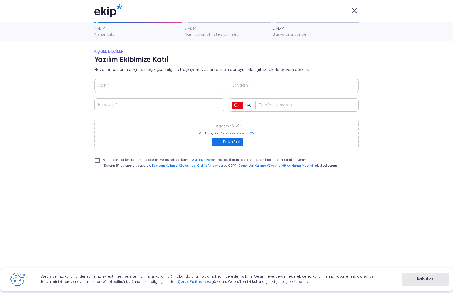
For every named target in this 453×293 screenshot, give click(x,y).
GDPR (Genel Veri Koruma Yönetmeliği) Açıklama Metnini (270, 165)
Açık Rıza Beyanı (204, 160)
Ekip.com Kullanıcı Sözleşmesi (174, 165)
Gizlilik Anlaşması (210, 165)
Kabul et (425, 279)
